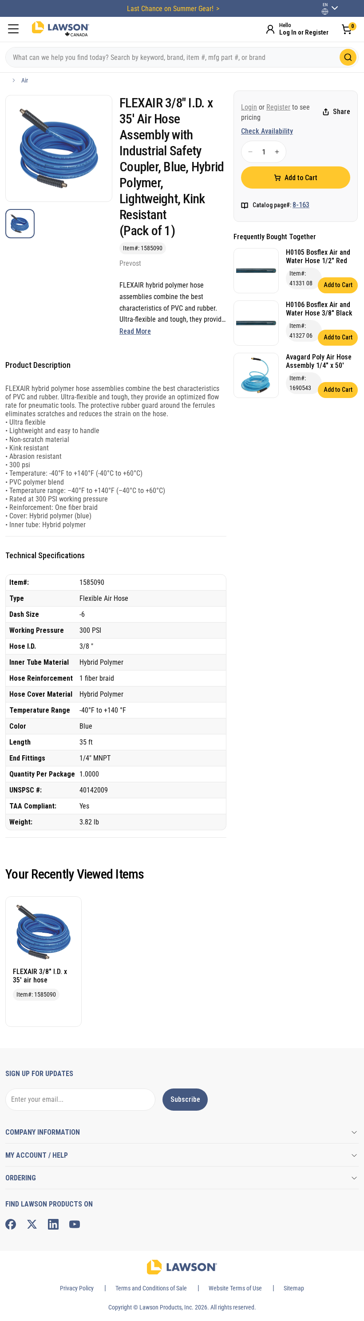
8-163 (301, 205)
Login (249, 107)
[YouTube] (74, 1224)
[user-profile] (324, 11)
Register (278, 107)
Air (24, 80)
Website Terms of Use (235, 1288)
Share (341, 111)
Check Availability (267, 131)
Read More (135, 331)
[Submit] (348, 57)
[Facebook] (10, 1224)
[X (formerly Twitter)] (32, 1224)
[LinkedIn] (53, 1224)
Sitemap (294, 1288)
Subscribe (185, 1099)
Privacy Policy (77, 1288)
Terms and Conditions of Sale (151, 1288)
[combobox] (182, 57)
